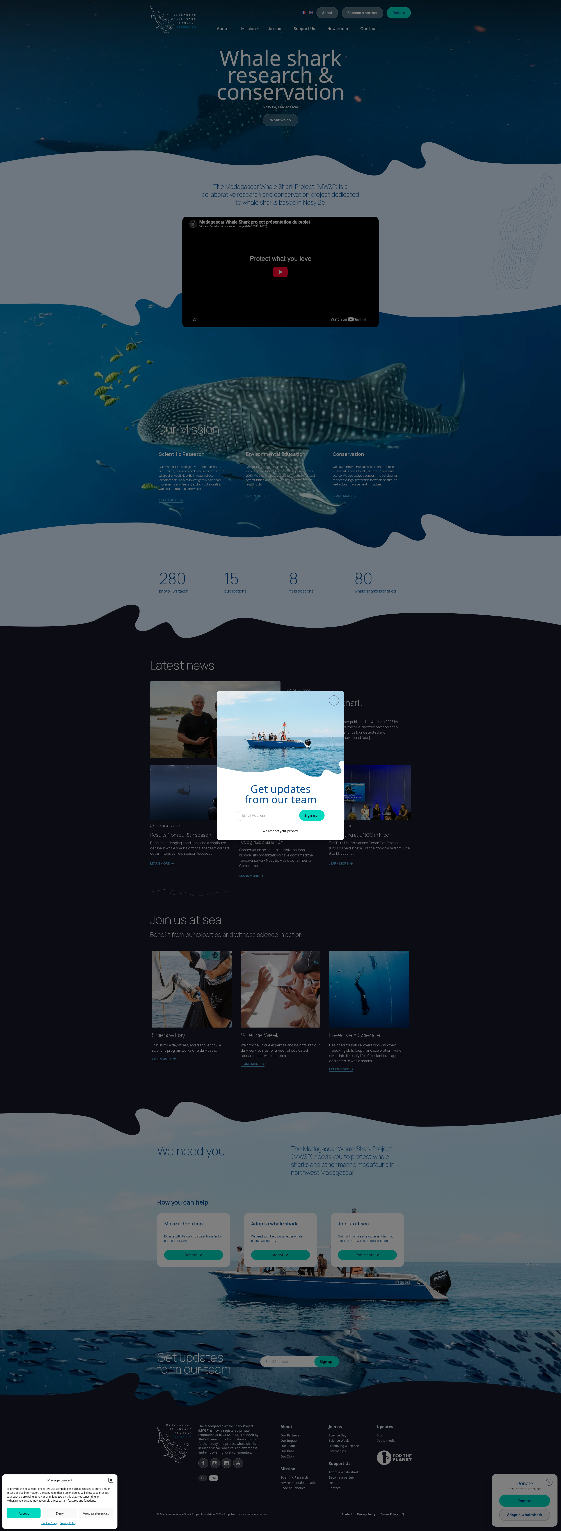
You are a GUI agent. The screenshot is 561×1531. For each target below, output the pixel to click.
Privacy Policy (68, 1523)
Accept (24, 1513)
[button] (111, 1480)
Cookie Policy (49, 1523)
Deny (60, 1513)
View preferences (96, 1513)
